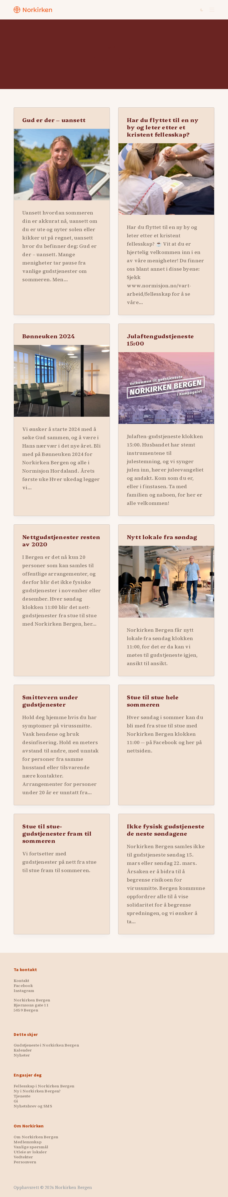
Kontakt (21, 980)
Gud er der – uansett (53, 120)
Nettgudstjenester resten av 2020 (61, 540)
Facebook (23, 985)
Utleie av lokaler (30, 1152)
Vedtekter (23, 1157)
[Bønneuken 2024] (62, 381)
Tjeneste (22, 1096)
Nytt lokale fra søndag (162, 536)
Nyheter (22, 1055)
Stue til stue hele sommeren (153, 700)
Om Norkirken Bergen (36, 1137)
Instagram (24, 990)
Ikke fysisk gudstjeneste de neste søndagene (165, 829)
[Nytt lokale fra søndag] (166, 582)
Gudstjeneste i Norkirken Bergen (46, 1045)
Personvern (25, 1162)
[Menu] (211, 9)
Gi (16, 1101)
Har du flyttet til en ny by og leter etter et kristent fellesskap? (163, 127)
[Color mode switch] (202, 10)
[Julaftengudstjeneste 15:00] (166, 388)
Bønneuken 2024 (48, 336)
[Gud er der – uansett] (62, 165)
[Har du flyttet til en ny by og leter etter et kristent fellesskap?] (166, 179)
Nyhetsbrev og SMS (33, 1106)
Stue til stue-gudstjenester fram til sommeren (56, 833)
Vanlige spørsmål (31, 1147)
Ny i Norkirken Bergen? (37, 1091)
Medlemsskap (27, 1142)
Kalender (23, 1050)
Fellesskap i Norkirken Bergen (44, 1086)
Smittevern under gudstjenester (50, 700)
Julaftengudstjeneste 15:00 (160, 339)
